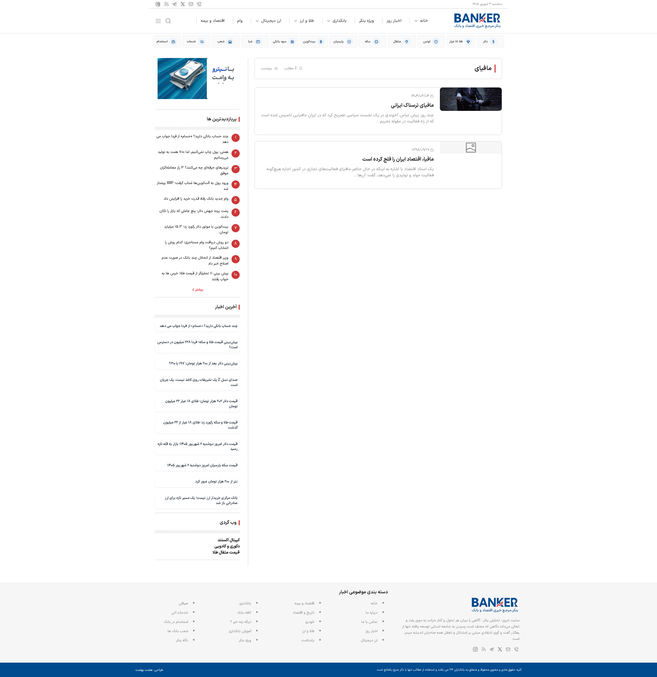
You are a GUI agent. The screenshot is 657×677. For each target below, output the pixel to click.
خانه (424, 21)
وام (240, 21)
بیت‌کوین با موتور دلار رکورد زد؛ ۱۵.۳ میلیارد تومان (196, 229)
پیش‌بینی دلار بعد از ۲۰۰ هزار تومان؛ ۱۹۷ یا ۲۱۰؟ (203, 363)
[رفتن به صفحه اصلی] (477, 21)
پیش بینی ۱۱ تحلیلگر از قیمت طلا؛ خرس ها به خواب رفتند (195, 276)
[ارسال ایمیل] (191, 4)
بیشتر (199, 289)
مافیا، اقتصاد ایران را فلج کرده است (398, 159)
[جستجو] (168, 20)
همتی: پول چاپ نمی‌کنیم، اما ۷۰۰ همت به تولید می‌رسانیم (193, 154)
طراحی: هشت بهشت (149, 670)
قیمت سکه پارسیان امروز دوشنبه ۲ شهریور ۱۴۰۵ (202, 465)
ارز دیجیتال (271, 21)
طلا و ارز (307, 21)
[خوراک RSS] (166, 4)
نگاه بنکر (182, 640)
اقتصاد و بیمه (213, 21)
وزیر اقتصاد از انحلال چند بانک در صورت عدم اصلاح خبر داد (195, 260)
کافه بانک (244, 612)
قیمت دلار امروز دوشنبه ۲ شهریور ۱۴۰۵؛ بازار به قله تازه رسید (198, 446)
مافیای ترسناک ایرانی (412, 105)
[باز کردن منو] (158, 21)
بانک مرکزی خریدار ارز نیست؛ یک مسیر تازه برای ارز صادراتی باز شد (201, 500)
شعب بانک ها (178, 631)
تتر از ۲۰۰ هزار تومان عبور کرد (216, 481)
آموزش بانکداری (240, 631)
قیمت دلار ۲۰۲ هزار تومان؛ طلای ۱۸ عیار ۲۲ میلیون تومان (201, 404)
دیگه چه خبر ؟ (240, 622)
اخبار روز (394, 21)
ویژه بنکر (366, 21)
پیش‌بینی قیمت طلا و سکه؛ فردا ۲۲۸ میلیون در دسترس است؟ (197, 345)
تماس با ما (369, 622)
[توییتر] (183, 4)
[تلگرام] (174, 4)
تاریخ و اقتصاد (303, 612)
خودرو (309, 622)
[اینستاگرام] (158, 4)
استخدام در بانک (176, 622)
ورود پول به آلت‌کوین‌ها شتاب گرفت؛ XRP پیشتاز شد (192, 185)
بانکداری (339, 21)
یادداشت (307, 640)
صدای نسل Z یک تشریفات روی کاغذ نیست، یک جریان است (199, 382)
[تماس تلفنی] (199, 4)
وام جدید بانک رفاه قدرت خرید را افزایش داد (196, 198)
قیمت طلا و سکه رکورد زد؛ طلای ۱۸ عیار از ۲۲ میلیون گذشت (200, 425)
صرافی (183, 603)
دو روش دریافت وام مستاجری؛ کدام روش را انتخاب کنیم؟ (196, 245)
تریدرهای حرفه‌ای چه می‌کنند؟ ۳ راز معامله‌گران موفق (194, 170)
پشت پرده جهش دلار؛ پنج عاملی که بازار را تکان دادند (193, 213)
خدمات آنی (179, 612)
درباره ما (372, 612)
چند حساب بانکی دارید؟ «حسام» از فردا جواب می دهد (192, 139)
